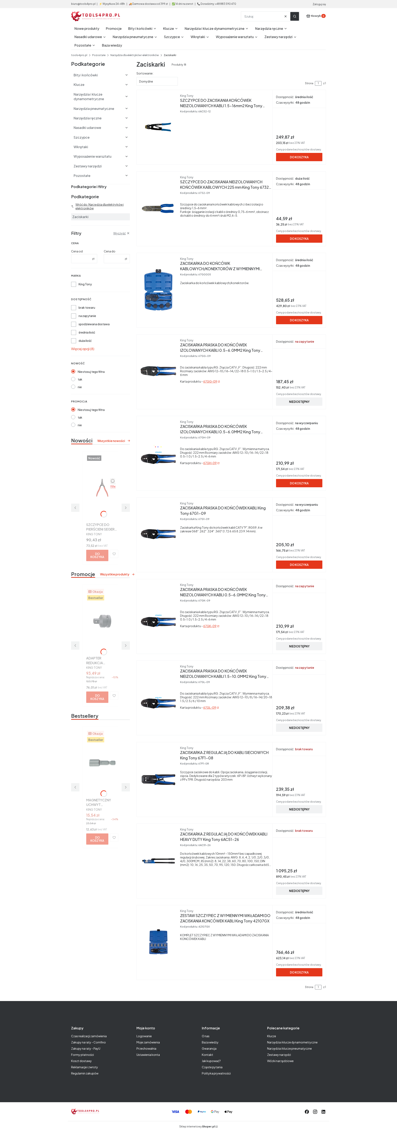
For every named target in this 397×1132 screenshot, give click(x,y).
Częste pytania (212, 1067)
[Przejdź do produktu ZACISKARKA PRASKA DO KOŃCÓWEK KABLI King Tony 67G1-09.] (158, 534)
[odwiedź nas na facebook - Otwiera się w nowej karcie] (306, 1111)
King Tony (85, 284)
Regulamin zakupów (84, 1073)
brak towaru (87, 307)
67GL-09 (209, 707)
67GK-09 (209, 626)
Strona (309, 83)
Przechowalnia (146, 1048)
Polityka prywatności (216, 1073)
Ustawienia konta (148, 1054)
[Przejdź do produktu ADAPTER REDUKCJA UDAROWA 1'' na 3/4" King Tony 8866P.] (102, 621)
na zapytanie (87, 316)
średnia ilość (87, 332)
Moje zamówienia (148, 1042)
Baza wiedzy (210, 1042)
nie (80, 387)
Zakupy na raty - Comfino (88, 1042)
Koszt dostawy (81, 1061)
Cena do (109, 251)
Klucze (271, 1036)
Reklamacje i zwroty (84, 1067)
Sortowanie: (144, 73)
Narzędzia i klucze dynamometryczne (292, 1042)
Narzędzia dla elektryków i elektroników (134, 55)
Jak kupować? (211, 1061)
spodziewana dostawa (94, 324)
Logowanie (144, 1036)
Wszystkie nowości (111, 441)
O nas (205, 1036)
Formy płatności (82, 1054)
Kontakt (207, 1054)
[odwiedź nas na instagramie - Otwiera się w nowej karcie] (315, 1111)
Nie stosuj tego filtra (91, 371)
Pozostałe (98, 55)
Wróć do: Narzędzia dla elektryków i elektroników (99, 206)
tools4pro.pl (79, 55)
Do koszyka (97, 555)
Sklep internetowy (197, 1126)
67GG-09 (210, 381)
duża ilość (85, 340)
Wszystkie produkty (114, 574)
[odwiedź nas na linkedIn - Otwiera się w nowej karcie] (323, 1111)
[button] (294, 16)
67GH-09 (210, 463)
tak (80, 379)
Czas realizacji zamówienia (89, 1036)
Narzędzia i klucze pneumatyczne (289, 1048)
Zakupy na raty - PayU (85, 1048)
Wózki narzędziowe (280, 1061)
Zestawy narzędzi (279, 1054)
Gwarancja (209, 1048)
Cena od (77, 251)
